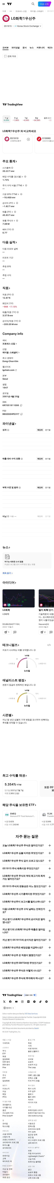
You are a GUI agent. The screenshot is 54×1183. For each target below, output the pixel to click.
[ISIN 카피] (21, 405)
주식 (4, 1051)
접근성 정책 (32, 1134)
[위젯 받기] (48, 644)
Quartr (36, 1028)
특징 (30, 1043)
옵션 (4, 1110)
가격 (30, 1046)
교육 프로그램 (33, 1178)
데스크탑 (6, 1126)
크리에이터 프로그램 (11, 1142)
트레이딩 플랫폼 (34, 1162)
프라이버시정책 (34, 1129)
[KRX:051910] (5, 604)
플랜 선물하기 (33, 1051)
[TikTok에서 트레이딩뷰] (40, 1001)
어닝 (4, 1091)
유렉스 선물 (32, 1078)
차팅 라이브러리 (34, 1153)
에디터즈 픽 (7, 1161)
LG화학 (6, 610)
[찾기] (33, 4)
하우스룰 (6, 1145)
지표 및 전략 (7, 1169)
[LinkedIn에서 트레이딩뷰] (28, 1001)
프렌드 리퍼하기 (9, 1139)
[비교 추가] (28, 139)
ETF (4, 1053)
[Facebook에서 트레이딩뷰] (10, 1001)
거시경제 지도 (8, 1113)
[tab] (40, 430)
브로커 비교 (32, 1065)
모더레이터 (7, 1148)
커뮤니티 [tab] (41, 47)
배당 (4, 1094)
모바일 (5, 1123)
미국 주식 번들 (34, 1081)
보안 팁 (31, 1137)
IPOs (4, 1097)
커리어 (30, 1099)
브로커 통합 (32, 1172)
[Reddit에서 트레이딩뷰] (46, 1001)
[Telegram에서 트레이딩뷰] (34, 1001)
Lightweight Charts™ (36, 1156)
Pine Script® (8, 1116)
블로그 (30, 1094)
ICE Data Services (31, 1014)
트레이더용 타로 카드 (36, 1113)
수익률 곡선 (7, 1107)
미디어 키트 (32, 1102)
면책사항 (31, 1126)
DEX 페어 (6, 1065)
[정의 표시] (12, 168)
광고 (30, 1169)
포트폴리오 (7, 1105)
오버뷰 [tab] (6, 47)
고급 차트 (32, 1159)
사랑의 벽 (6, 1137)
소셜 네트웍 (7, 1134)
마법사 (5, 1172)
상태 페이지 (32, 1143)
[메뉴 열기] (3, 4)
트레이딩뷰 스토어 (35, 1110)
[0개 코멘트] (14, 632)
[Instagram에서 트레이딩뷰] (22, 1001)
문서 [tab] (25, 47)
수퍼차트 (6, 1043)
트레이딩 (6, 1156)
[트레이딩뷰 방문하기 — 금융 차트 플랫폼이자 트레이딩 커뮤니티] (13, 104)
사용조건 (31, 1123)
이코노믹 (6, 1088)
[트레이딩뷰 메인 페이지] (9, 4)
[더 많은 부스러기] (11, 11)
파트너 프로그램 (34, 1175)
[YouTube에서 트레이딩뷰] (16, 1001)
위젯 (30, 1151)
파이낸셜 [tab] (16, 47)
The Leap (32, 1067)
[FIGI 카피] (21, 414)
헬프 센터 (32, 1097)
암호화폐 (6, 1059)
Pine (4, 1067)
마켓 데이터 (32, 1048)
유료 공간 (6, 1177)
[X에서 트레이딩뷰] (4, 1001)
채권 (4, 1056)
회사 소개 (32, 1088)
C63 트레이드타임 (35, 1116)
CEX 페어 (6, 1062)
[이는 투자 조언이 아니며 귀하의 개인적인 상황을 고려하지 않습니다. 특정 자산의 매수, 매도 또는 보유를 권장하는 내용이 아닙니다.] (35, 650)
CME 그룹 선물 (34, 1075)
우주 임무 (32, 1091)
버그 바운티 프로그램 (36, 1140)
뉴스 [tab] (32, 47)
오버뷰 (30, 1059)
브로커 (30, 1062)
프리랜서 (6, 1174)
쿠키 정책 (32, 1132)
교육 (4, 1158)
